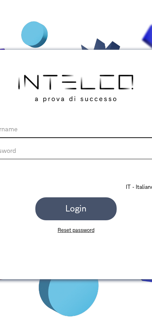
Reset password (76, 230)
